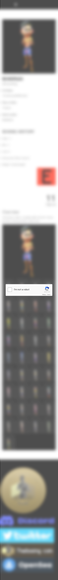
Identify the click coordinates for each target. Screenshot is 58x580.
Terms (49, 294)
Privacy (44, 294)
